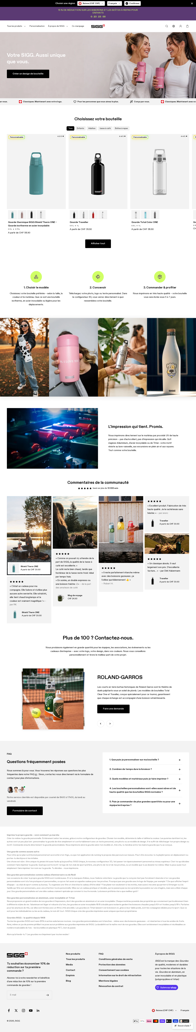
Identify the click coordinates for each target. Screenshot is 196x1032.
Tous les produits (75, 959)
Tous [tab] (70, 128)
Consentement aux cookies (114, 970)
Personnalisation (37, 26)
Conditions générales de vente (116, 959)
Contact (70, 970)
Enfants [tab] (80, 128)
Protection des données (112, 965)
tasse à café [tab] (105, 128)
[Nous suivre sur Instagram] (23, 1010)
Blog (68, 981)
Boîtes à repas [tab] (121, 128)
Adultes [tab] (91, 128)
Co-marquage (78, 26)
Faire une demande (113, 709)
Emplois (70, 975)
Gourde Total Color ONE (144, 222)
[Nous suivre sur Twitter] (16, 1010)
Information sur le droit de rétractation (120, 975)
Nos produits (73, 954)
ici (36, 774)
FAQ (101, 954)
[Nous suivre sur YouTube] (31, 1010)
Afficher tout (98, 243)
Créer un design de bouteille (28, 74)
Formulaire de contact (25, 811)
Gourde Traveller (79, 222)
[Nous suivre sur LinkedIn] (38, 1010)
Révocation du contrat (111, 986)
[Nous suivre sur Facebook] (9, 1010)
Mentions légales (108, 981)
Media (69, 965)
